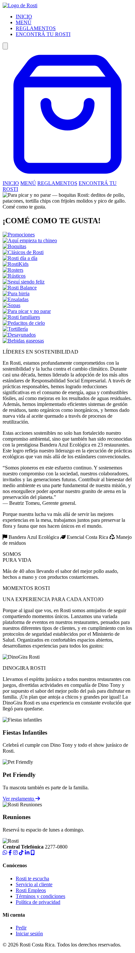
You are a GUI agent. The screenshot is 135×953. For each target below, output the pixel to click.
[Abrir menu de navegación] (5, 46)
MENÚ (23, 22)
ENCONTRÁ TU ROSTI (43, 34)
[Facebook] (10, 852)
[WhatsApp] (5, 852)
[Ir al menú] (67, 177)
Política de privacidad (38, 902)
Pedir (21, 927)
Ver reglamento (19, 798)
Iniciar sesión (29, 933)
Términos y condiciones (40, 896)
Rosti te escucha (32, 878)
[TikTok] (21, 852)
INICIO (24, 16)
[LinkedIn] (27, 852)
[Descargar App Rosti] (33, 852)
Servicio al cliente (34, 884)
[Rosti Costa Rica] (20, 5)
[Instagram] (15, 852)
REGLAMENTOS (36, 28)
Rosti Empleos (31, 890)
